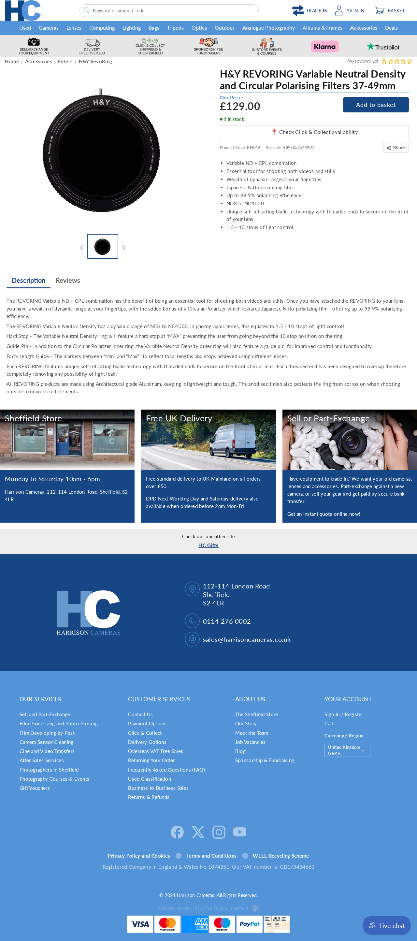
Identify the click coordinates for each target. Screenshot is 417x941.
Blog (240, 751)
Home (12, 61)
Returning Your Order (151, 760)
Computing (102, 27)
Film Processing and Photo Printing (59, 723)
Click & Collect (145, 733)
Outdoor (225, 27)
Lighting (131, 27)
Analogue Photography (268, 27)
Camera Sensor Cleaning (47, 742)
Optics (199, 27)
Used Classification (149, 779)
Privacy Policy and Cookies (139, 856)
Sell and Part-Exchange (45, 714)
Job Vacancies (250, 742)
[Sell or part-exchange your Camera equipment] (349, 440)
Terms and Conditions (211, 856)
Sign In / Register (343, 714)
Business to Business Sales (158, 788)
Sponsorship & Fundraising (265, 760)
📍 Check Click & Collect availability (314, 132)
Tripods (175, 27)
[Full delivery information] (208, 440)
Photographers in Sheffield (49, 770)
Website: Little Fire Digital (203, 908)
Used (25, 27)
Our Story (246, 723)
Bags (154, 27)
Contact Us (140, 714)
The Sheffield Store (256, 714)
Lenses (73, 27)
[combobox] (169, 10)
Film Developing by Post (47, 733)
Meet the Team (251, 733)
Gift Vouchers (35, 788)
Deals (391, 27)
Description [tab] (28, 280)
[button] (391, 10)
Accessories (363, 27)
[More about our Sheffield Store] (67, 440)
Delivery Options (147, 742)
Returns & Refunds (148, 797)
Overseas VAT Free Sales (155, 751)
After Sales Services (42, 760)
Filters (65, 61)
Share (399, 147)
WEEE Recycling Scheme (281, 856)
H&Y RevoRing (95, 61)
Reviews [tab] (68, 280)
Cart (329, 723)
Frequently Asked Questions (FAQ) (166, 770)
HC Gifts (208, 545)
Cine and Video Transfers (47, 751)
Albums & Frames (322, 27)
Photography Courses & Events (54, 779)
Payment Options (147, 723)
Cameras (49, 27)
